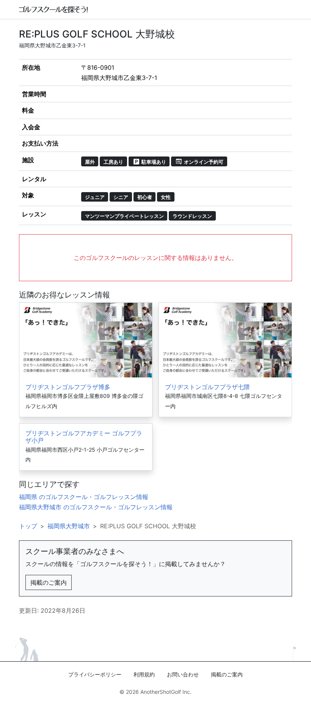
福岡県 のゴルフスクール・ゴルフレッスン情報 (83, 497)
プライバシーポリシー (94, 674)
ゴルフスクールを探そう (53, 9)
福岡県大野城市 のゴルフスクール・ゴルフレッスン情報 (96, 507)
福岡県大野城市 (68, 526)
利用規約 (144, 674)
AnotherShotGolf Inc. (166, 692)
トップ (28, 526)
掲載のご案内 (48, 582)
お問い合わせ (183, 674)
